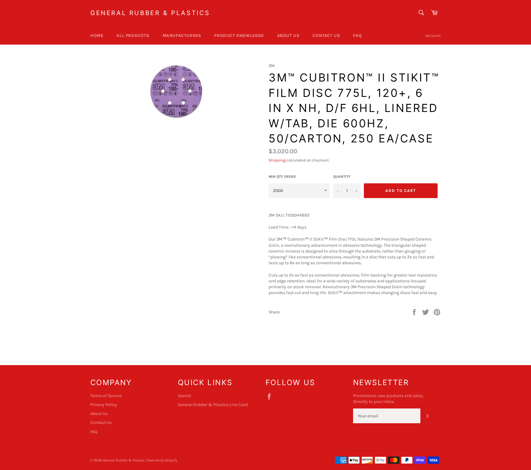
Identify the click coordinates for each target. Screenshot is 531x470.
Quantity (341, 176)
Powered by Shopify (161, 460)
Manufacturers (182, 35)
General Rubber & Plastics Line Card (213, 404)
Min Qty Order (282, 176)
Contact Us (326, 35)
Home (96, 35)
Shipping (277, 160)
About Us (288, 35)
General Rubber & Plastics (150, 13)
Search (184, 395)
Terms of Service (106, 395)
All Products (132, 35)
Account (433, 35)
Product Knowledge (239, 35)
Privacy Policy (103, 404)
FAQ (357, 35)
